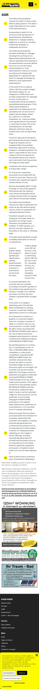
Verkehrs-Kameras (8, 628)
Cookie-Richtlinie (7, 686)
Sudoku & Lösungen (8, 649)
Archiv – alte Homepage (10, 615)
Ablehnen (22, 673)
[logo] (10, 4)
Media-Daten (6, 603)
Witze (3, 646)
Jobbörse (4, 643)
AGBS (3, 609)
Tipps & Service (6, 640)
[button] (37, 655)
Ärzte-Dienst (5, 625)
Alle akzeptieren (9, 673)
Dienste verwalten (19, 683)
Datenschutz (6, 612)
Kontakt (4, 606)
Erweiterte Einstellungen (12, 678)
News (3, 637)
